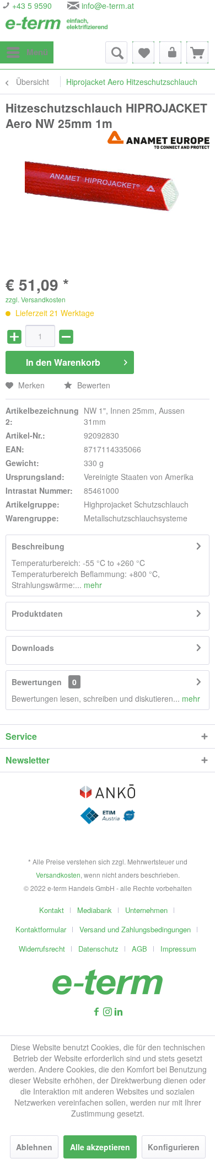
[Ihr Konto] (170, 52)
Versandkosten (58, 874)
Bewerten (92, 385)
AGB (139, 948)
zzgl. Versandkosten (36, 299)
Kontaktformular (40, 929)
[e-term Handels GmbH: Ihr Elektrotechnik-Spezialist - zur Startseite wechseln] (57, 26)
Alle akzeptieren (100, 1146)
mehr (92, 584)
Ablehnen (34, 1146)
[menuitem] (26, 52)
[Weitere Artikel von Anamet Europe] (158, 140)
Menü (37, 52)
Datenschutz (98, 948)
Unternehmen (146, 910)
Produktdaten (37, 613)
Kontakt (51, 910)
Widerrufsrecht (42, 948)
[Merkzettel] (143, 52)
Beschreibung (38, 546)
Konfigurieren (174, 1146)
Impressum (178, 948)
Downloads (33, 647)
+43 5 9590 (31, 5)
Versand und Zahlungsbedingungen (135, 929)
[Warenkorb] (197, 52)
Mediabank (94, 910)
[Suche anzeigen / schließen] (116, 52)
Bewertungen (37, 681)
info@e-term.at (108, 5)
